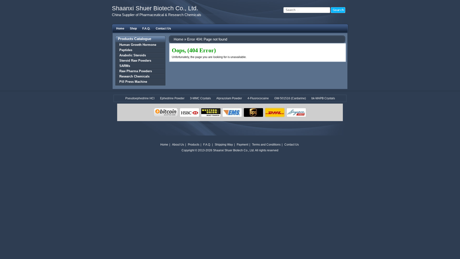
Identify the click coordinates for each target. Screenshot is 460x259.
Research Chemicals (134, 76)
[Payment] (230, 138)
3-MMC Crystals (200, 98)
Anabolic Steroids (132, 55)
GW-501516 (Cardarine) (290, 98)
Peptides (125, 50)
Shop (133, 28)
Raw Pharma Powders (135, 71)
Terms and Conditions (266, 144)
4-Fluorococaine (258, 98)
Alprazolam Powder (229, 98)
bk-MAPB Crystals (323, 98)
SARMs (124, 66)
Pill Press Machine (133, 81)
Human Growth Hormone (137, 45)
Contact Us (163, 28)
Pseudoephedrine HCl (140, 98)
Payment (242, 144)
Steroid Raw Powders (135, 60)
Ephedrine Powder (172, 98)
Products (193, 144)
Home (120, 28)
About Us (178, 144)
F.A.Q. (146, 28)
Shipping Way (224, 144)
